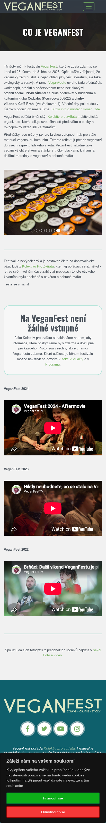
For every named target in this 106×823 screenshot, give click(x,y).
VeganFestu (57, 82)
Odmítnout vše (53, 812)
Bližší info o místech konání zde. (76, 109)
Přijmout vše (53, 798)
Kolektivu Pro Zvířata (38, 266)
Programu (52, 364)
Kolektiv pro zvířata (62, 117)
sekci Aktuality (72, 359)
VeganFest (49, 66)
